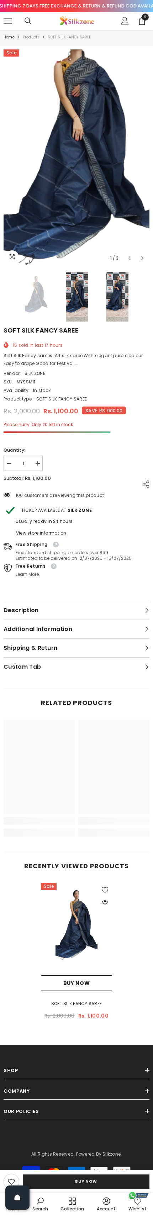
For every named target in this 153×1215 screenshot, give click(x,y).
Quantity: (14, 450)
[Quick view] (105, 902)
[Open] (17, 1197)
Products (31, 37)
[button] (129, 258)
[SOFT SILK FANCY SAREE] (76, 929)
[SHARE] (144, 484)
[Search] (28, 21)
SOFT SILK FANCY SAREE (76, 1004)
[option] (76, 157)
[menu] (8, 21)
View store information (41, 533)
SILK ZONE (35, 373)
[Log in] (125, 21)
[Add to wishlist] (105, 890)
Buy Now (86, 1181)
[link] (11, 1181)
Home (9, 37)
